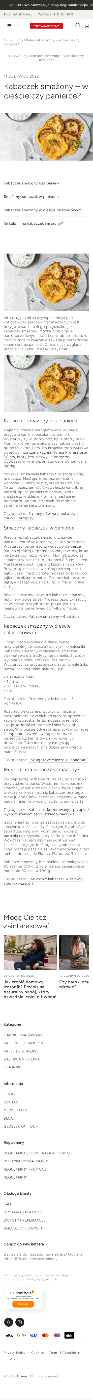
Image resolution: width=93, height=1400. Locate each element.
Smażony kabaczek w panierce (31, 196)
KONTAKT (12, 1102)
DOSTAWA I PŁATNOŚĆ (24, 1212)
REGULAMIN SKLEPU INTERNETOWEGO (38, 1153)
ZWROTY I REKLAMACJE (24, 1220)
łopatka (16, 734)
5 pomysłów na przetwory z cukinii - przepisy (41, 515)
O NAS (9, 1094)
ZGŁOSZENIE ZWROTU (24, 1228)
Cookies (37, 1353)
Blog (19, 40)
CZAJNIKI (12, 1067)
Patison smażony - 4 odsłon (54, 616)
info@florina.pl (23, 14)
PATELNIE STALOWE (21, 1051)
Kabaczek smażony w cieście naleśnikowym (43, 210)
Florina (8, 40)
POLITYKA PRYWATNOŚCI (26, 1161)
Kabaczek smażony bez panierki (32, 183)
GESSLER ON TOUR (21, 1126)
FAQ (7, 1204)
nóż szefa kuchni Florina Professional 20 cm (45, 454)
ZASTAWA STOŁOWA (22, 1059)
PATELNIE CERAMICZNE (24, 1043)
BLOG (9, 1118)
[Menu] (8, 25)
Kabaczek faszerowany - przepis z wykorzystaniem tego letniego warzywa (46, 811)
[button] (77, 25)
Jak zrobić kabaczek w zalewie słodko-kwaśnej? (43, 881)
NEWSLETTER (15, 1110)
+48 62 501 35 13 (62, 14)
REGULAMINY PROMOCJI (25, 1169)
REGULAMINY (15, 1177)
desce (75, 546)
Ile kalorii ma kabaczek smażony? (33, 223)
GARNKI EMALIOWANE (23, 1035)
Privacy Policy (15, 1353)
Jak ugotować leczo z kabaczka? (58, 760)
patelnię (11, 835)
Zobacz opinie (23, 1304)
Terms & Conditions (64, 1353)
